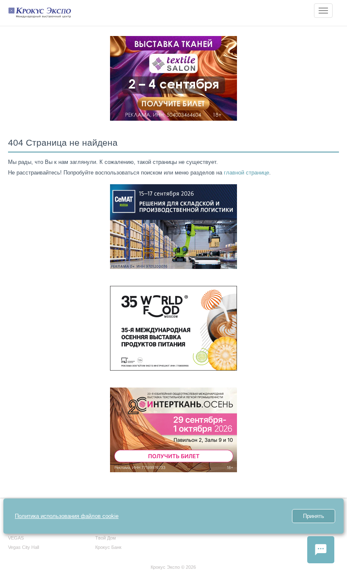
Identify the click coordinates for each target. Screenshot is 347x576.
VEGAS (16, 537)
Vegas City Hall (23, 547)
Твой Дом (105, 537)
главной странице (246, 172)
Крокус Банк (108, 547)
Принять (313, 516)
